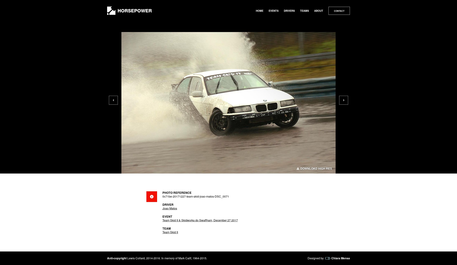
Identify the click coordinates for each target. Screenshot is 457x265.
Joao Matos (169, 208)
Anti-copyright (117, 258)
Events (273, 10)
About (318, 10)
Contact (339, 10)
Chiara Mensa (340, 258)
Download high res (316, 168)
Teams (304, 10)
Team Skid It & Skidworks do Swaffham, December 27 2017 (200, 220)
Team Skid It (170, 232)
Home (259, 10)
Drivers (289, 10)
